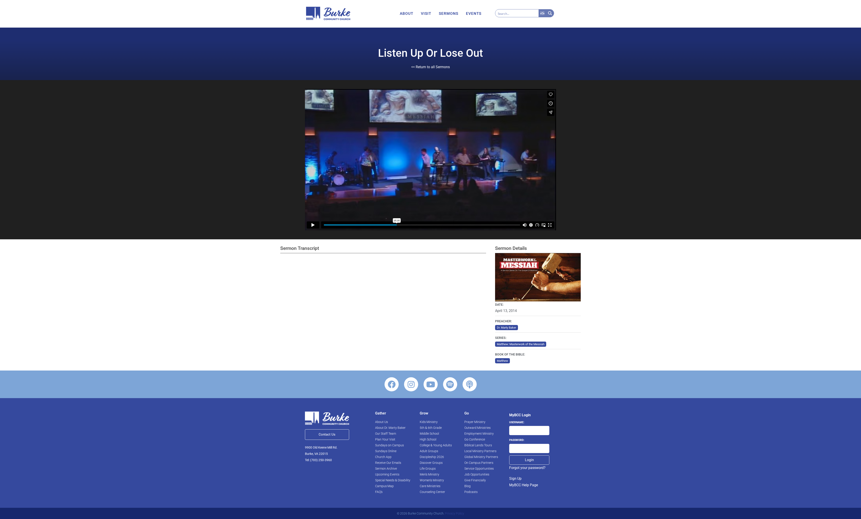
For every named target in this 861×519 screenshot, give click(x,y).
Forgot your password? (527, 468)
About (406, 13)
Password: (516, 440)
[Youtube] (431, 384)
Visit (426, 13)
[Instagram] (411, 384)
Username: (516, 422)
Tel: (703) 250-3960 (318, 460)
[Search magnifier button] (550, 13)
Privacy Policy (454, 513)
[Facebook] (392, 384)
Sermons (448, 13)
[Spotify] (450, 384)
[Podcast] (470, 384)
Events (473, 13)
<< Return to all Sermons (430, 67)
